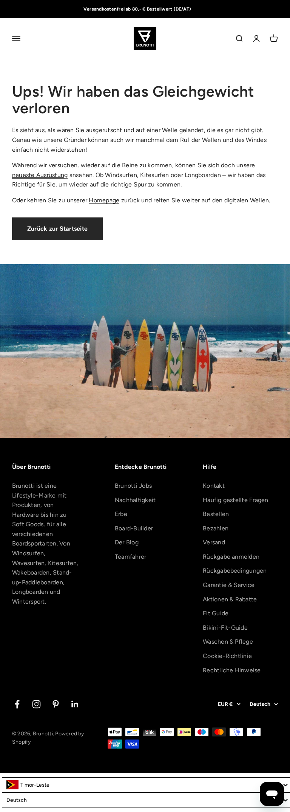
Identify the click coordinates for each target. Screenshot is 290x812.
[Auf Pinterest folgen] (56, 704)
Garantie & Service (229, 585)
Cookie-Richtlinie (227, 655)
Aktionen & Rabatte (230, 599)
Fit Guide (215, 613)
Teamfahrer (130, 556)
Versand (214, 542)
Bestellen (216, 514)
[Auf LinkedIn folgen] (75, 704)
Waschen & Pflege (228, 641)
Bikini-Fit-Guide (225, 627)
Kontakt (214, 485)
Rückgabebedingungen (235, 570)
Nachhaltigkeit (135, 500)
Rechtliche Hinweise (232, 670)
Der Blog (127, 542)
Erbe (121, 514)
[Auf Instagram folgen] (36, 704)
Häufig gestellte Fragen (235, 500)
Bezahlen (215, 528)
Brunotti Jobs (133, 485)
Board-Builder (134, 528)
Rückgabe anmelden (231, 556)
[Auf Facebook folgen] (17, 704)
